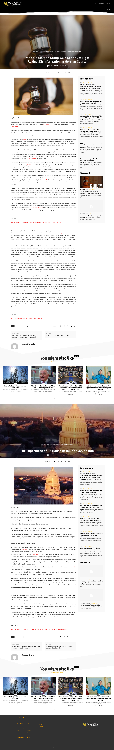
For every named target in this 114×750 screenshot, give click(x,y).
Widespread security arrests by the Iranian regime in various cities (91, 145)
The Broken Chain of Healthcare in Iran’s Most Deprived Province (91, 103)
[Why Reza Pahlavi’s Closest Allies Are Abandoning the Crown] (43, 375)
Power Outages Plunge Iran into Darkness (15, 387)
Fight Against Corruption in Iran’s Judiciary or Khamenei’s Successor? (24, 336)
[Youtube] (23, 717)
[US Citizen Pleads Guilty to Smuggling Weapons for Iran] (91, 182)
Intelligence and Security (35, 207)
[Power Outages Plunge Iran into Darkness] (15, 375)
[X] (109, 9)
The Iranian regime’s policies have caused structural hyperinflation (90, 160)
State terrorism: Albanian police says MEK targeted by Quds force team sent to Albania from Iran (36, 222)
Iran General (18, 326)
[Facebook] (107, 9)
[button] (96, 3)
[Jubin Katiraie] (48, 66)
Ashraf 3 (25, 139)
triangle (45, 180)
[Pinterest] (61, 72)
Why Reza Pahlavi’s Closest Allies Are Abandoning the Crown (43, 387)
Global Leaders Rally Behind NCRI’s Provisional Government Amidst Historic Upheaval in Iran (70, 387)
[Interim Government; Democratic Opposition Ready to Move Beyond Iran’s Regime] (98, 375)
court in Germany (57, 233)
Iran (81, 82)
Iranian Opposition (27, 326)
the (28, 165)
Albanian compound (31, 158)
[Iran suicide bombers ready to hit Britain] (91, 206)
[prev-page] (54, 398)
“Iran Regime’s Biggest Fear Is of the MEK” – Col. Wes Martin (26, 318)
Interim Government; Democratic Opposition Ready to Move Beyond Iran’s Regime (98, 387)
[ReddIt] (68, 72)
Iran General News (37, 51)
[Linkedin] (65, 72)
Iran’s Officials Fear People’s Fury (57, 335)
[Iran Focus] (12, 4)
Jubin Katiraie (54, 65)
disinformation (15, 126)
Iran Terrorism (84, 189)
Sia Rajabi (15, 393)
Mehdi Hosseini (98, 394)
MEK (30, 165)
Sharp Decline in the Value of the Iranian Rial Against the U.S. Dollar (91, 118)
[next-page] (58, 398)
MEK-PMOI (46, 124)
